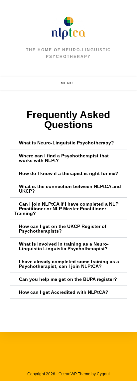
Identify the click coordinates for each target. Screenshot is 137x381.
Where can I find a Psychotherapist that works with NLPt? (64, 158)
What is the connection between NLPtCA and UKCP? (70, 189)
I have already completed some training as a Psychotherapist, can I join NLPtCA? (69, 264)
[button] (68, 142)
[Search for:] (79, 83)
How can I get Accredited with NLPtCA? (63, 292)
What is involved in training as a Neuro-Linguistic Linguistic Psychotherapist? (64, 246)
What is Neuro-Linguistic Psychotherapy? (66, 142)
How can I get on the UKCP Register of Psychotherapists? (62, 229)
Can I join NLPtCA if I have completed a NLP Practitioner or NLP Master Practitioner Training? (66, 208)
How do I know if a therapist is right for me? (68, 173)
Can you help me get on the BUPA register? (68, 279)
